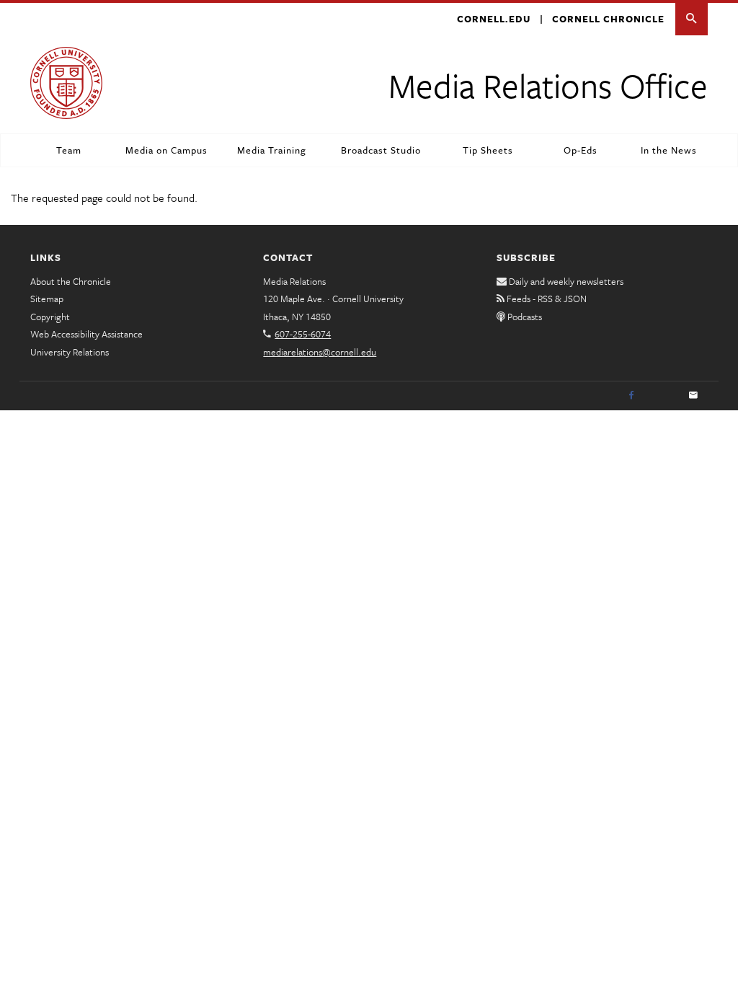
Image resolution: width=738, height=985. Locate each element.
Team (68, 150)
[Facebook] (631, 395)
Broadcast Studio (381, 150)
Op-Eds (580, 150)
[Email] (693, 395)
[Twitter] (662, 395)
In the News (669, 150)
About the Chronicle (70, 281)
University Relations (69, 352)
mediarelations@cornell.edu (319, 352)
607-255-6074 (303, 334)
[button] (691, 19)
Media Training (271, 150)
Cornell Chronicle (608, 19)
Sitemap (46, 298)
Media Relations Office (548, 85)
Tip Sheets (488, 150)
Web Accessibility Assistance (86, 334)
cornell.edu (493, 19)
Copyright (50, 316)
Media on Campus (166, 150)
